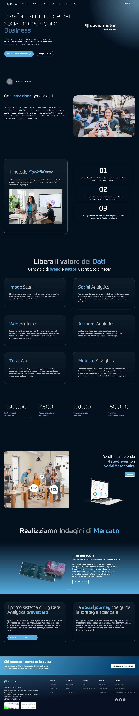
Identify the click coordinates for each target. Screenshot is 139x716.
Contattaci (126, 3)
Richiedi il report (80, 581)
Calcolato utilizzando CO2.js (28, 707)
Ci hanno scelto (49, 4)
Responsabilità (64, 4)
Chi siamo (25, 4)
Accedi (130, 474)
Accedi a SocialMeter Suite (17, 54)
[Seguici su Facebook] (120, 701)
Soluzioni (36, 4)
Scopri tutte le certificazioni (21, 638)
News (76, 4)
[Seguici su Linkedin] (116, 701)
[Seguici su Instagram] (124, 701)
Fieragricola (83, 555)
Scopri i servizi (45, 54)
